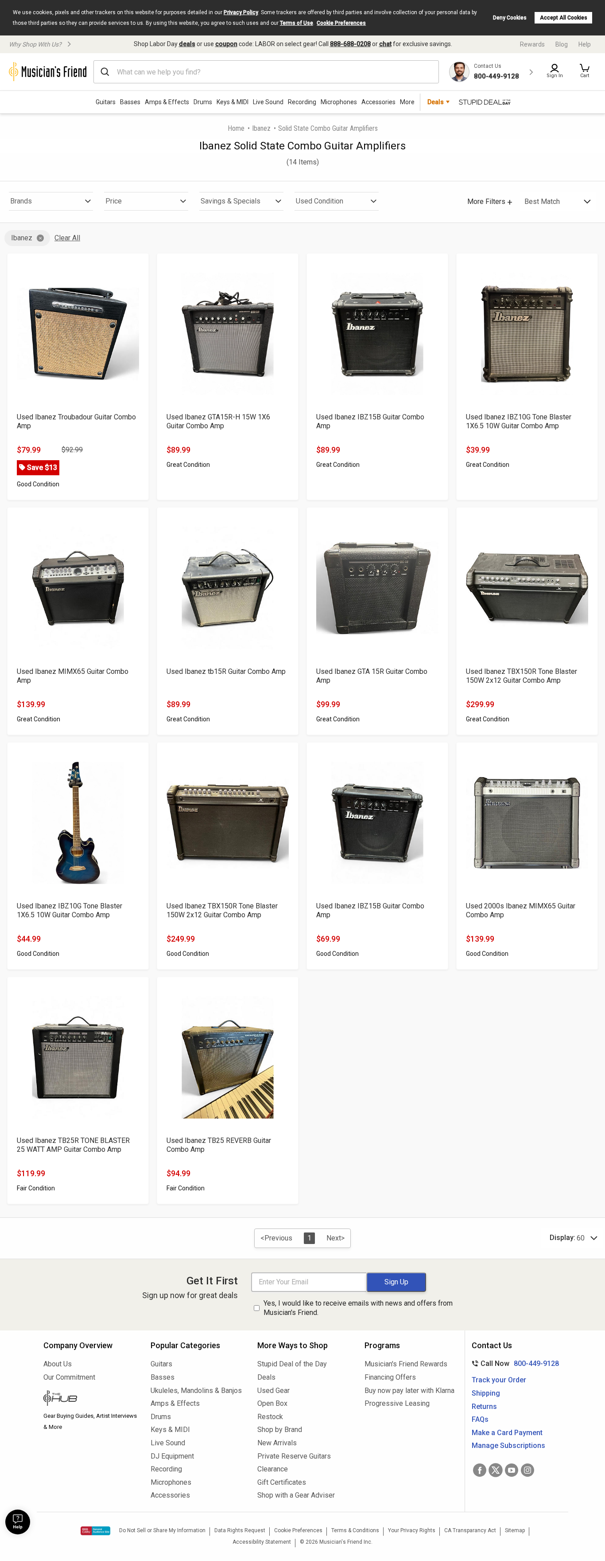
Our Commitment (69, 1377)
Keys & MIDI (232, 102)
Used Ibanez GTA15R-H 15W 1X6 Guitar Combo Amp (218, 421)
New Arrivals (277, 1443)
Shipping (486, 1393)
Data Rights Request (239, 1530)
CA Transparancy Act (470, 1530)
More (407, 102)
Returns (484, 1406)
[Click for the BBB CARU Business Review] (95, 1530)
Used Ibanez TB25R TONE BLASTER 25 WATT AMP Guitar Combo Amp (73, 1145)
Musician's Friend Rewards (406, 1364)
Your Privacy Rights (411, 1530)
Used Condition (319, 201)
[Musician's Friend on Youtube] (512, 1470)
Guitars (106, 102)
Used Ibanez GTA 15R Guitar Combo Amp (371, 676)
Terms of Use (296, 23)
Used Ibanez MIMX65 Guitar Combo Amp (72, 676)
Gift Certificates (281, 1482)
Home (236, 128)
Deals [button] (435, 102)
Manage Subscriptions (508, 1445)
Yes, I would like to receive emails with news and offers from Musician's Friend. (358, 1308)
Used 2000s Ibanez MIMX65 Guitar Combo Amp (520, 910)
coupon (226, 43)
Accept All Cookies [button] (563, 18)
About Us (57, 1364)
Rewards (532, 44)
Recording (302, 102)
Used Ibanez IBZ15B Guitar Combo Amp (370, 421)
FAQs (480, 1419)
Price (113, 201)
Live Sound (268, 102)
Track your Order (499, 1380)
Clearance (272, 1469)
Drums (203, 102)
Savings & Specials (230, 201)
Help (584, 44)
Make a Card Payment (507, 1432)
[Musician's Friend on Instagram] (527, 1470)
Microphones (339, 102)
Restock (270, 1416)
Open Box (272, 1403)
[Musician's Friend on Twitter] (496, 1470)
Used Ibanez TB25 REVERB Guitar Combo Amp (219, 1145)
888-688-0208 (350, 43)
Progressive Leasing (397, 1403)
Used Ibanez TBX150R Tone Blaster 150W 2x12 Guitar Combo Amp (521, 676)
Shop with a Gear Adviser (296, 1495)
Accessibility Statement (262, 1542)
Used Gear (273, 1390)
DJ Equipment (172, 1456)
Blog (561, 44)
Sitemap (515, 1530)
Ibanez (261, 128)
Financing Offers (390, 1377)
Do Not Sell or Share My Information (162, 1530)
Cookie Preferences (341, 23)
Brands (21, 201)
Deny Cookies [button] (510, 18)
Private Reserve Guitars (294, 1456)
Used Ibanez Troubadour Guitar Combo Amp (76, 421)
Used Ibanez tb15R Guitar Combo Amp (226, 671)
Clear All (67, 238)
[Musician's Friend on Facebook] (480, 1470)
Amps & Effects (167, 102)
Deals (266, 1377)
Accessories (378, 102)
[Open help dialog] (17, 1522)
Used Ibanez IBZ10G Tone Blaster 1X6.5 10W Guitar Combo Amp (518, 421)
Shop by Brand (279, 1429)
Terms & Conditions (355, 1530)
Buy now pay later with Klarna (409, 1390)
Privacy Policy (241, 12)
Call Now (514, 1363)
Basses (130, 102)
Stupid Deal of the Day (292, 1364)
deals (187, 43)
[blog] (90, 1399)
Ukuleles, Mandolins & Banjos (196, 1390)
